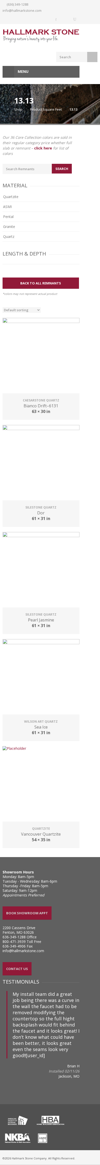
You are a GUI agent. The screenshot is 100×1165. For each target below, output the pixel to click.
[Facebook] (56, 19)
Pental (8, 216)
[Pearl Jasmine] (41, 570)
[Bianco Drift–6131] (41, 356)
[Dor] (41, 463)
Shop (18, 109)
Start (4, 1040)
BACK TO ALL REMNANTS (40, 283)
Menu (22, 71)
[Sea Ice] (41, 677)
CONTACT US (17, 968)
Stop (8, 1040)
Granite (9, 226)
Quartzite (10, 196)
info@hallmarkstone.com (22, 10)
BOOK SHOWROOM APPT (27, 913)
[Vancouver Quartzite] (41, 784)
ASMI (7, 206)
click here (43, 148)
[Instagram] (65, 19)
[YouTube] (74, 19)
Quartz (8, 236)
